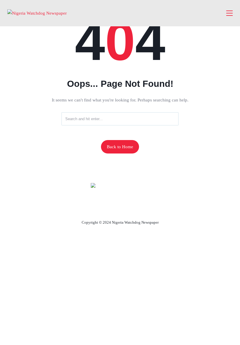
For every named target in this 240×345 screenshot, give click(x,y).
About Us (81, 209)
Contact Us (113, 209)
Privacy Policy (152, 209)
